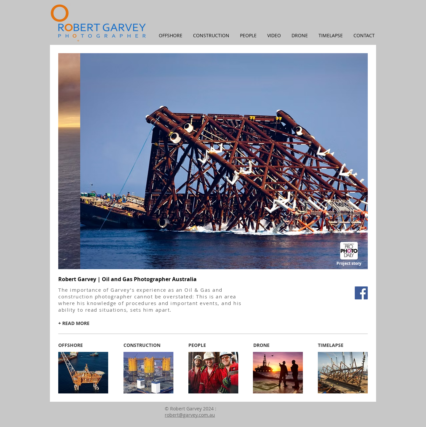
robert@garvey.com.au (355, 280)
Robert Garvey (314, 280)
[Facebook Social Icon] (361, 292)
